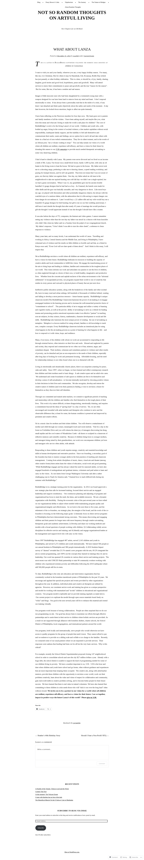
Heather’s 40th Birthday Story (47, 735)
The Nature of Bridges (99, 2)
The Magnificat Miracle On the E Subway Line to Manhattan (54, 800)
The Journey (82, 2)
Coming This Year (41, 791)
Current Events (89, 56)
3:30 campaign (61, 149)
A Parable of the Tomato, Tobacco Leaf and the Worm (52, 789)
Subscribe (41, 828)
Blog (38, 2)
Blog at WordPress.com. (72, 852)
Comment (102, 763)
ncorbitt (76, 56)
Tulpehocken (69, 2)
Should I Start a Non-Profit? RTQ (95, 735)
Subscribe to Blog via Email (72, 811)
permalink (76, 723)
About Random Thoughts (73, 7)
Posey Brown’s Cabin (52, 2)
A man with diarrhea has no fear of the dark (48, 797)
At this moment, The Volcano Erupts (46, 794)
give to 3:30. (92, 697)
